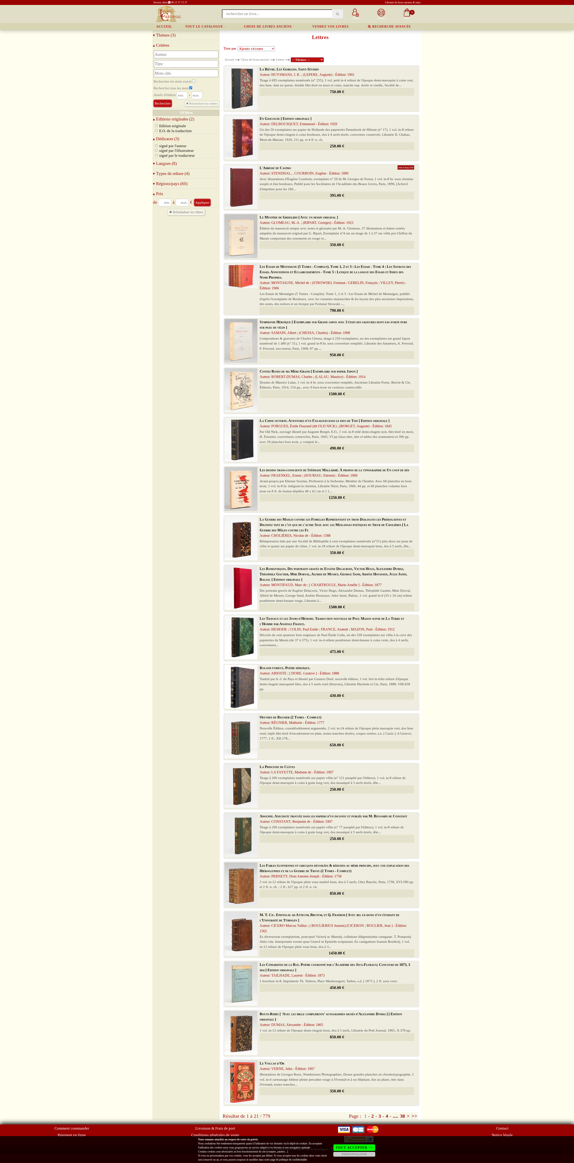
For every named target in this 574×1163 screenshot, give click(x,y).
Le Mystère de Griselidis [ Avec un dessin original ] (306, 220)
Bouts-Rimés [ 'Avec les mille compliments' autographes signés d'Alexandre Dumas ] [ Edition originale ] (331, 1019)
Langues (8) (165, 163)
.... (395, 1116)
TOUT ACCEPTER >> (354, 1147)
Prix (158, 193)
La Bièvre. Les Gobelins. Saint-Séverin (307, 71)
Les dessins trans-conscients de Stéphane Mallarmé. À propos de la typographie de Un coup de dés (334, 472)
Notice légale (502, 1135)
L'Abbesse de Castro (304, 170)
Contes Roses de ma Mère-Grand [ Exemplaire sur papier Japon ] (312, 374)
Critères (161, 45)
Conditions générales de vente (215, 1135)
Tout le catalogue (204, 26)
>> (414, 1116)
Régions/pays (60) (170, 183)
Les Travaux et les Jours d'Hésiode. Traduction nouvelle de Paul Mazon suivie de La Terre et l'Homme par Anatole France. (332, 624)
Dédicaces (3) (166, 138)
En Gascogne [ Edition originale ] (298, 121)
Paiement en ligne (72, 1135)
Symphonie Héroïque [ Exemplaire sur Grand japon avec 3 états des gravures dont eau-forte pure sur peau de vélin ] (333, 327)
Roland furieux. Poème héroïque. (299, 670)
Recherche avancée (391, 26)
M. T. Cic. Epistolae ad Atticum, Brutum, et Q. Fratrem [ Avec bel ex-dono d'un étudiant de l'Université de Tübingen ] (333, 923)
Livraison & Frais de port (215, 1128)
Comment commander (71, 1128)
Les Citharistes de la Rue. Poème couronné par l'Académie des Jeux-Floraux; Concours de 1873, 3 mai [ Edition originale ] (335, 970)
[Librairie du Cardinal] (168, 13)
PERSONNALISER (354, 1154)
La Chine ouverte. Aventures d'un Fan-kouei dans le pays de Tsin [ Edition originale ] (326, 423)
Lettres (280, 59)
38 (402, 1116)
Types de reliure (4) (171, 173)
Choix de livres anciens (268, 26)
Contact (502, 1128)
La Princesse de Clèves (296, 769)
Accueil (164, 26)
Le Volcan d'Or (287, 1066)
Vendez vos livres (330, 26)
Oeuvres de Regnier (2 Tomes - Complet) (292, 719)
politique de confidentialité (293, 1159)
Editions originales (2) (173, 119)
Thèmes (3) (164, 35)
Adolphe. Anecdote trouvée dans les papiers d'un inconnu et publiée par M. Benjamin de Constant (333, 818)
